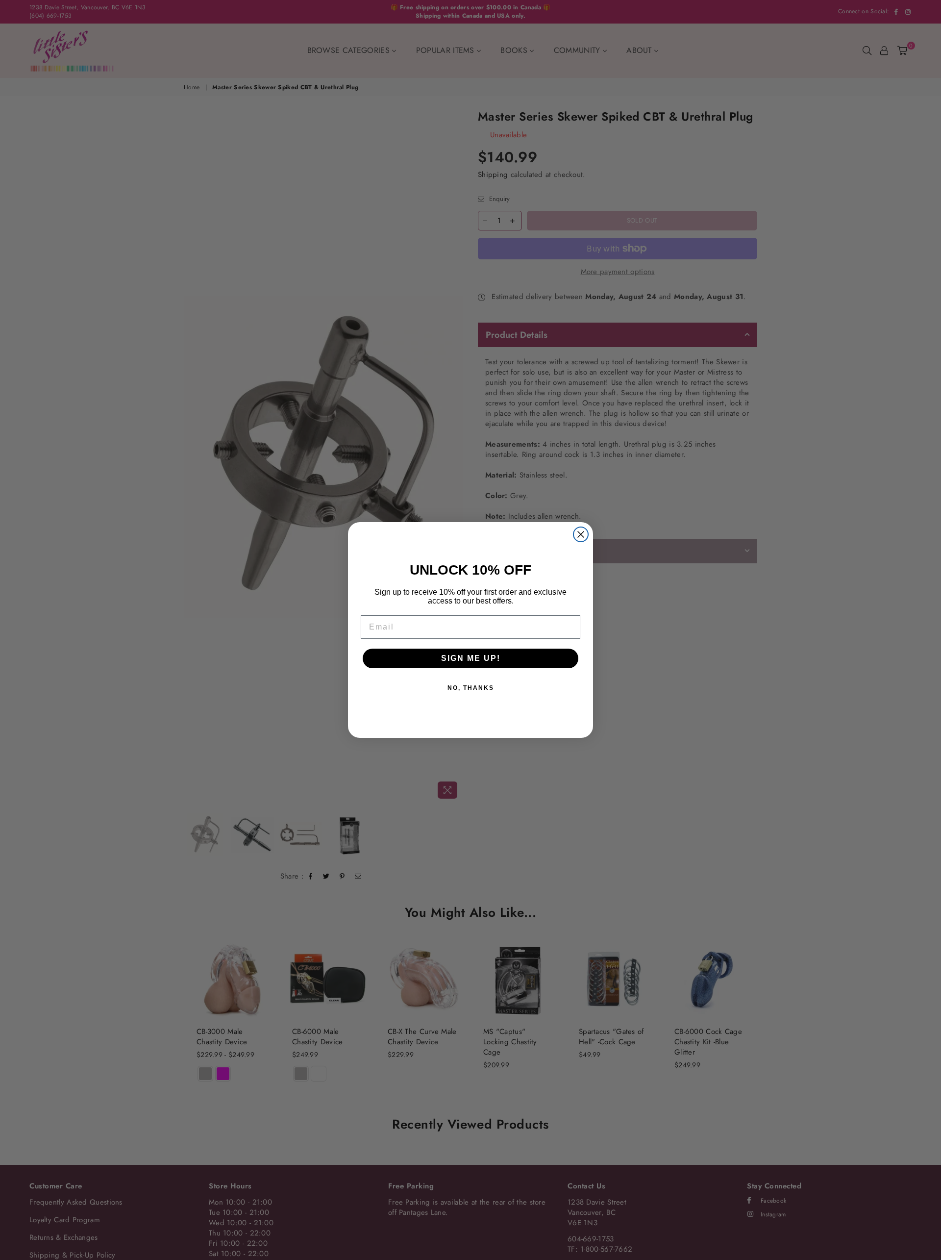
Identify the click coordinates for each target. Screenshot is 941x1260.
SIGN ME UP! (470, 658)
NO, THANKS (470, 687)
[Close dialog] (580, 534)
